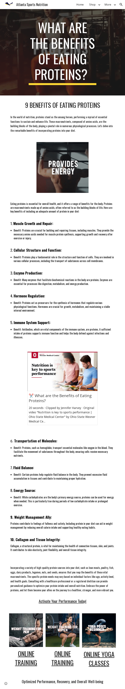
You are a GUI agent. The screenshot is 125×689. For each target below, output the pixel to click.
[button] (121, 4)
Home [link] (80, 4)
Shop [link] (92, 4)
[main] (62, 52)
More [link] (107, 4)
